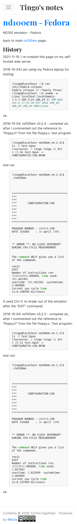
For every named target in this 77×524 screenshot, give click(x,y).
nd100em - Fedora (36, 22)
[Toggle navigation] (8, 7)
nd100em (30, 40)
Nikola (12, 519)
